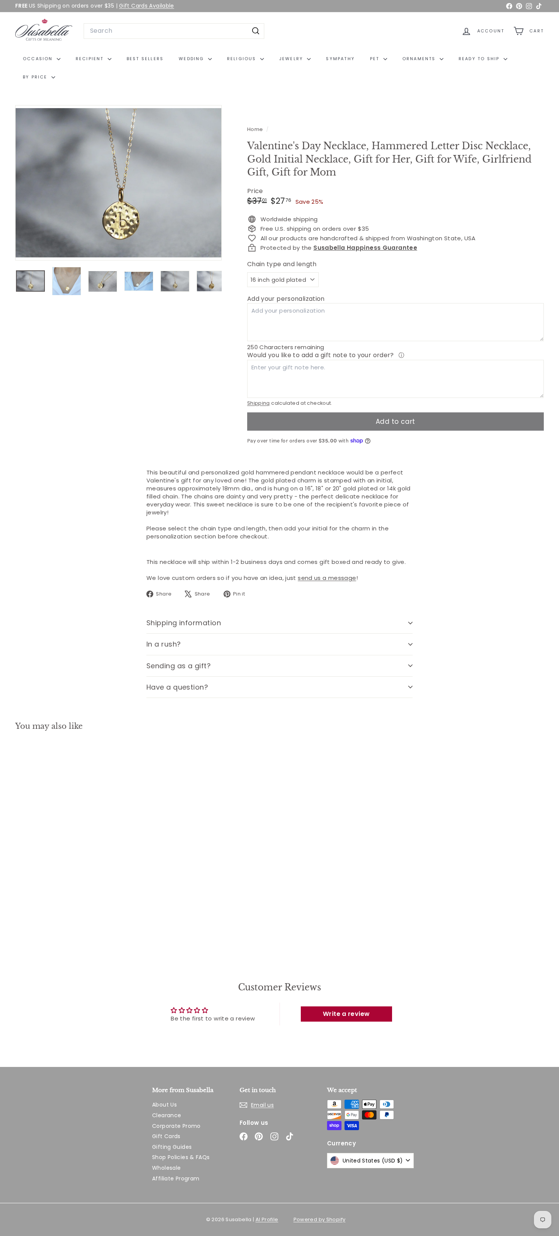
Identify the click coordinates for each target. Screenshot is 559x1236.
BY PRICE (36, 77)
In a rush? (163, 644)
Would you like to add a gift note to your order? (321, 355)
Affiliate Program (175, 1178)
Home (255, 129)
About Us (164, 1104)
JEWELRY (292, 59)
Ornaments (420, 59)
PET (375, 59)
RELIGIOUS (242, 59)
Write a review (346, 1013)
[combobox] (174, 30)
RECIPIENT (91, 59)
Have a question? (177, 687)
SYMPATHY (340, 59)
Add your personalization (286, 298)
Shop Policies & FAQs (181, 1157)
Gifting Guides (172, 1147)
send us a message (327, 578)
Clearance (166, 1115)
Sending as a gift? (178, 666)
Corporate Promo (176, 1126)
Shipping (258, 403)
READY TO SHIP (480, 59)
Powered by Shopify (320, 1219)
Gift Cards (166, 1136)
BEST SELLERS (145, 59)
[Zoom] (118, 182)
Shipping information (183, 623)
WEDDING (192, 59)
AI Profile (267, 1219)
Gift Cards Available (146, 6)
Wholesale (166, 1168)
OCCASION (39, 59)
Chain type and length (282, 264)
